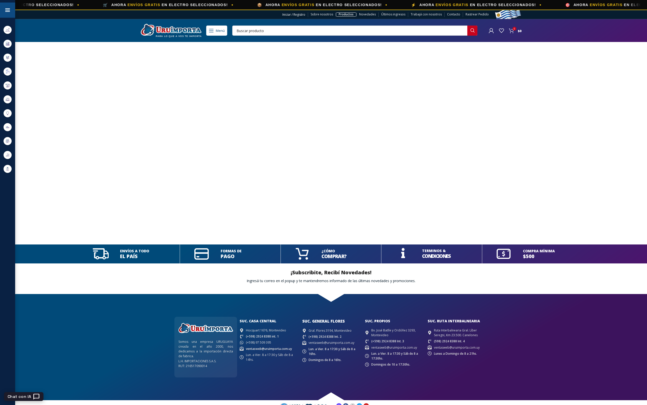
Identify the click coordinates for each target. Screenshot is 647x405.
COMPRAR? (333, 256)
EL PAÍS (128, 256)
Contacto (453, 14)
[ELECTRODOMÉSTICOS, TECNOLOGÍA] (7, 44)
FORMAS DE (231, 251)
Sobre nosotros (322, 14)
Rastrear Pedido (477, 14)
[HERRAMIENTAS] (7, 85)
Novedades (367, 14)
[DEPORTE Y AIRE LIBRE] (7, 30)
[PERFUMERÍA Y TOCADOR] (7, 169)
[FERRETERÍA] (7, 57)
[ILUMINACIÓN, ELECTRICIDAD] (7, 113)
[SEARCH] (472, 31)
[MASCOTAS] (7, 155)
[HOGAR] (7, 99)
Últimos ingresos (393, 14)
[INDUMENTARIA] (7, 127)
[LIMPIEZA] (7, 141)
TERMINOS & (434, 250)
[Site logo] (171, 30)
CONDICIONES (436, 256)
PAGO (228, 256)
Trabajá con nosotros (426, 14)
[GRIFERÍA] (7, 71)
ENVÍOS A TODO (134, 251)
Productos (346, 14)
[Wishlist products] (501, 31)
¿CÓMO (328, 251)
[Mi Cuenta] (491, 31)
